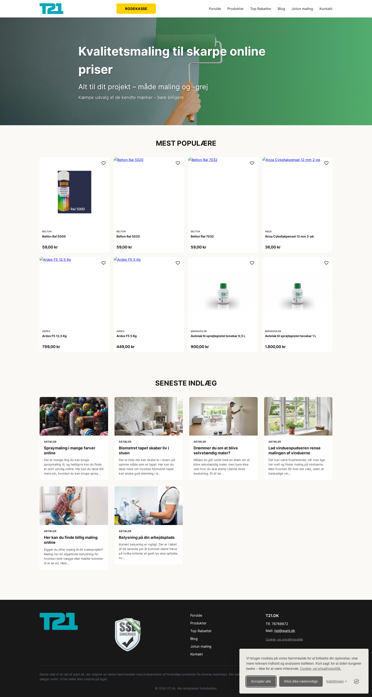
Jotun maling (302, 8)
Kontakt (325, 8)
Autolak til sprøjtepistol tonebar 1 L (290, 336)
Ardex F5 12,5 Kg (54, 336)
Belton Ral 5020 (128, 236)
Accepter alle (261, 681)
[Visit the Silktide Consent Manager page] (356, 681)
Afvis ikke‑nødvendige (301, 681)
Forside (215, 8)
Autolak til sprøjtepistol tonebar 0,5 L (218, 336)
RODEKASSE (136, 8)
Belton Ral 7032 (202, 236)
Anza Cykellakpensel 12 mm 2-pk (289, 236)
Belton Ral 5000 (54, 236)
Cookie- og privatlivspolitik (284, 639)
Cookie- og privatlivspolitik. (320, 668)
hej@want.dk (284, 630)
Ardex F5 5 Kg (126, 336)
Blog (281, 8)
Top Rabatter (260, 8)
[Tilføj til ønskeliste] (103, 163)
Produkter (235, 8)
